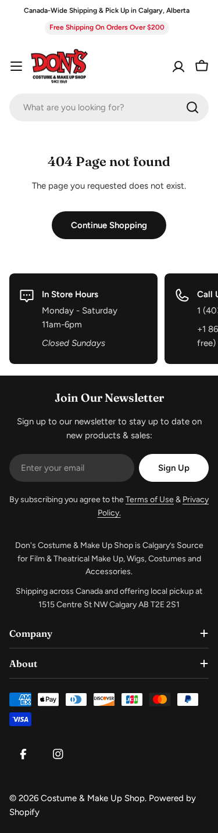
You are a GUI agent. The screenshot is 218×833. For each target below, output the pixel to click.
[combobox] (109, 107)
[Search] (192, 107)
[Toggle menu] (16, 66)
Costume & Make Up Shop (93, 798)
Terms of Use (150, 499)
